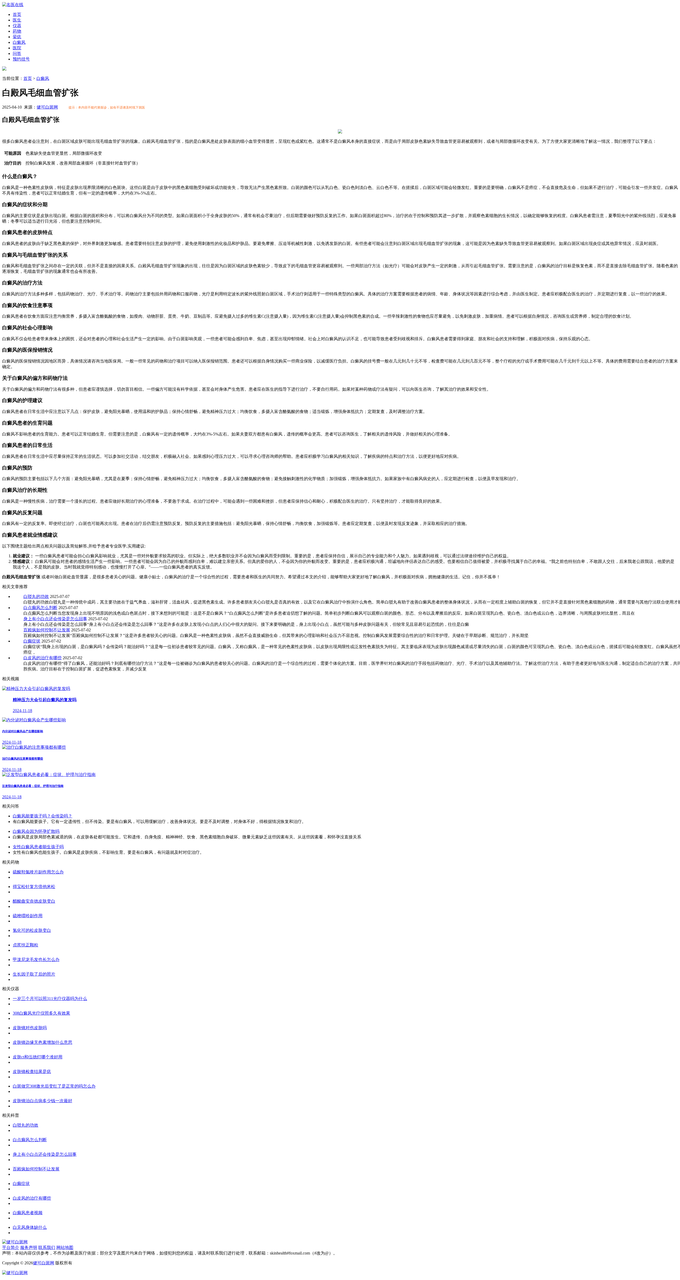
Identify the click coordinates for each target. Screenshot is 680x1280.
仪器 (17, 25)
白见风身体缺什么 (30, 1227)
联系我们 (46, 1247)
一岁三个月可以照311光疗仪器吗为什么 (50, 998)
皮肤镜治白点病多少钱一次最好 (42, 1100)
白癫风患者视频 (27, 1212)
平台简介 (10, 1247)
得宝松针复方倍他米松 (34, 886)
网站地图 (64, 1247)
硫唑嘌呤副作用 (27, 915)
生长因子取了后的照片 (34, 974)
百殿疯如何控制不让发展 (46, 630)
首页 (17, 14)
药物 (17, 31)
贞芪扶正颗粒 (25, 945)
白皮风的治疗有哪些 (42, 658)
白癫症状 (31, 641)
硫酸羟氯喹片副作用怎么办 (38, 872)
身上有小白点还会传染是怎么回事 (55, 619)
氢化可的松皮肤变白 (32, 930)
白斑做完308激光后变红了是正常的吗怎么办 (54, 1086)
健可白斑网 (47, 107)
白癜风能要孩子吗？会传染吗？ (42, 816)
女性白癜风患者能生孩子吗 (38, 846)
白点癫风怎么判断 (40, 607)
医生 (17, 20)
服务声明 (28, 1247)
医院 (17, 48)
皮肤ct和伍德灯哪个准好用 (37, 1057)
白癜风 (19, 42)
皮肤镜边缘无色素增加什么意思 (42, 1042)
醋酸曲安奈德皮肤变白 (34, 901)
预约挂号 (21, 59)
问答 (17, 53)
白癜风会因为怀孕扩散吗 (36, 831)
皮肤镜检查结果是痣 (32, 1071)
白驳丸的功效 (36, 596)
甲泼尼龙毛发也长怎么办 (36, 959)
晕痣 (17, 37)
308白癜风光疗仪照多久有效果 (41, 1013)
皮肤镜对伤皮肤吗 (30, 1027)
